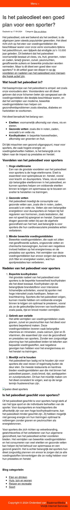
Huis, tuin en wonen (20, 480)
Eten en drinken (40, 31)
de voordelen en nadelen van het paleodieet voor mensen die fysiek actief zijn (33, 73)
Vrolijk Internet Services (54, 506)
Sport (12, 487)
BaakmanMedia (56, 502)
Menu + (35, 3)
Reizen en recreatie (20, 483)
